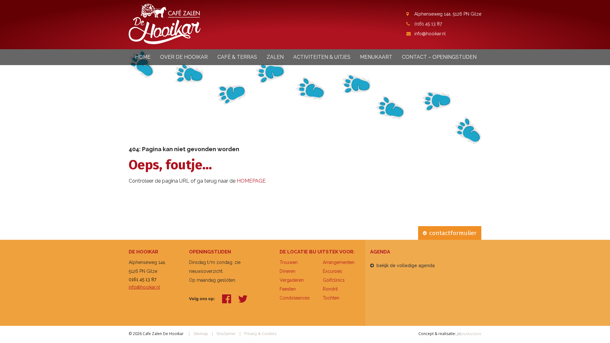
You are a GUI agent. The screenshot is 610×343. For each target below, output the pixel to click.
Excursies (332, 271)
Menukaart (376, 57)
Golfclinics (334, 280)
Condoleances (295, 297)
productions (468, 334)
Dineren (287, 271)
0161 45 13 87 (428, 23)
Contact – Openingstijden (439, 57)
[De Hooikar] (164, 23)
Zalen (275, 57)
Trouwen (289, 262)
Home (143, 57)
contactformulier (453, 233)
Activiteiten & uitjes (321, 57)
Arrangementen (339, 262)
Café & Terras (237, 57)
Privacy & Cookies (260, 333)
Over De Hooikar (184, 57)
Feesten (288, 289)
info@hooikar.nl (430, 33)
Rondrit (330, 289)
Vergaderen (292, 280)
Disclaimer (226, 333)
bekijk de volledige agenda (405, 265)
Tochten (331, 297)
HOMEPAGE (251, 181)
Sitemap (200, 333)
